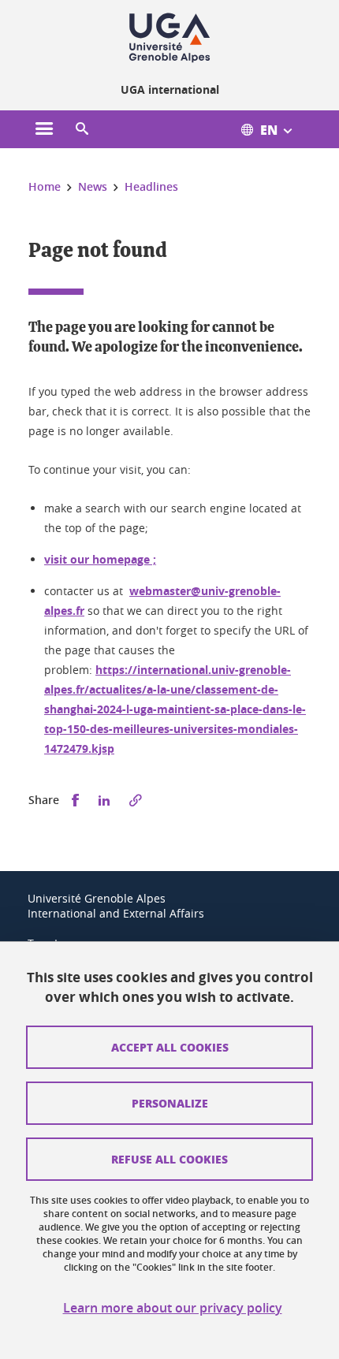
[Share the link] (135, 800)
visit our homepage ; (100, 559)
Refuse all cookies (169, 1159)
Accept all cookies (170, 1047)
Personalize (170, 1103)
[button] (82, 129)
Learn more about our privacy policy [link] (172, 1308)
